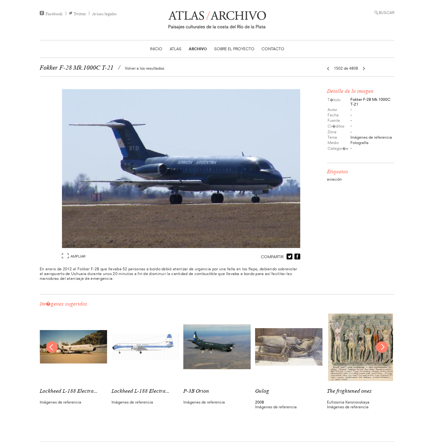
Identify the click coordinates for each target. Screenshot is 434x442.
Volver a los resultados (144, 68)
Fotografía (359, 142)
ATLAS (175, 48)
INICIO (156, 48)
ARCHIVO (198, 48)
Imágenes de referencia (371, 137)
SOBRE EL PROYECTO (234, 48)
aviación (334, 179)
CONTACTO (272, 48)
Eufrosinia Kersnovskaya (348, 402)
